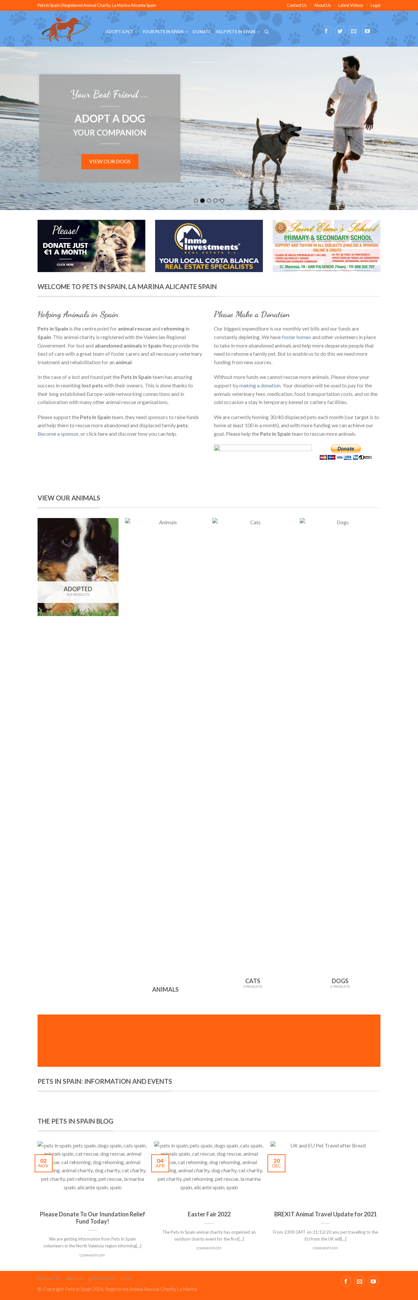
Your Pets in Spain (163, 31)
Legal (375, 5)
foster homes (296, 337)
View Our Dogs (110, 161)
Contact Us (297, 5)
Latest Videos (350, 5)
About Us (322, 5)
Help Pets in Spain (235, 31)
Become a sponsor (58, 434)
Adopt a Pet (119, 31)
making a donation (260, 385)
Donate (202, 31)
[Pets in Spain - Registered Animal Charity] (67, 28)
